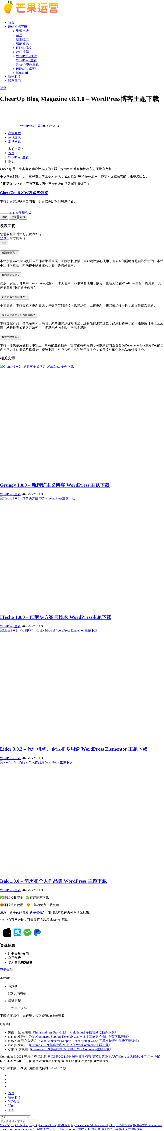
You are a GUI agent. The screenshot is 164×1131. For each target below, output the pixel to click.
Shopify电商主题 (27, 64)
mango (20, 212)
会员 (19, 35)
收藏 (4, 217)
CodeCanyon (7, 1125)
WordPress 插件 (26, 56)
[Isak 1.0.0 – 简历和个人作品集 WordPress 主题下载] (36, 762)
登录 (3, 88)
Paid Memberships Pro (102, 1125)
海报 (13, 217)
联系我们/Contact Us (119, 1056)
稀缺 (139, 1129)
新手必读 (14, 76)
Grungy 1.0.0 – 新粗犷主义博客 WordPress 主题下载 (55, 485)
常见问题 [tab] (14, 141)
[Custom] (22, 72)
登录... (4, 238)
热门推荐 (22, 52)
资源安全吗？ (9, 252)
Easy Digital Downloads (42, 1125)
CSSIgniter (21, 1125)
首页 (11, 22)
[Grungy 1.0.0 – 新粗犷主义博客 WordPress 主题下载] (37, 366)
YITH (88, 1129)
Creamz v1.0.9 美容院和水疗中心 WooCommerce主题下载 (69, 1045)
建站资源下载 (17, 26)
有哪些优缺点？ (11, 274)
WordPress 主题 (26, 60)
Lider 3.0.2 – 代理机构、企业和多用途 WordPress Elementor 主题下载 (73, 749)
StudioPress (155, 1125)
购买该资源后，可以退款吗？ (18, 314)
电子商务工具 (109, 1129)
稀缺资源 (22, 43)
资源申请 (22, 31)
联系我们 (14, 80)
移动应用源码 (127, 1129)
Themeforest (7, 1129)
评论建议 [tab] (14, 137)
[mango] (10, 125)
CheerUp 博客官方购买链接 (24, 192)
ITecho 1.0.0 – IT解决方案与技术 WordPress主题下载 (55, 617)
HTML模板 (24, 47)
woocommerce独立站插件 (30, 1129)
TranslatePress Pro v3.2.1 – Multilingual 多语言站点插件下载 (74, 1032)
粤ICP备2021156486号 (62, 1056)
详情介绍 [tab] (14, 133)
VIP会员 (14, 1101)
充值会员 (6, 969)
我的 (11, 1105)
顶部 (11, 1110)
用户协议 (153, 1056)
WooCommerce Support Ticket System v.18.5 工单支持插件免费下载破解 (78, 1036)
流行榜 (96, 1129)
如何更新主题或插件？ (15, 296)
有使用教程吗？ (11, 336)
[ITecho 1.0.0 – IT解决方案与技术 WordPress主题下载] (37, 498)
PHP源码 (121, 1125)
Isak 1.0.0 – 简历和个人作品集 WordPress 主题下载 (53, 881)
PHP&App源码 (26, 68)
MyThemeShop (80, 1125)
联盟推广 (22, 39)
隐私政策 (98, 1056)
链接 (22, 217)
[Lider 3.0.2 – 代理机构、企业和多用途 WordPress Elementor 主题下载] (48, 630)
